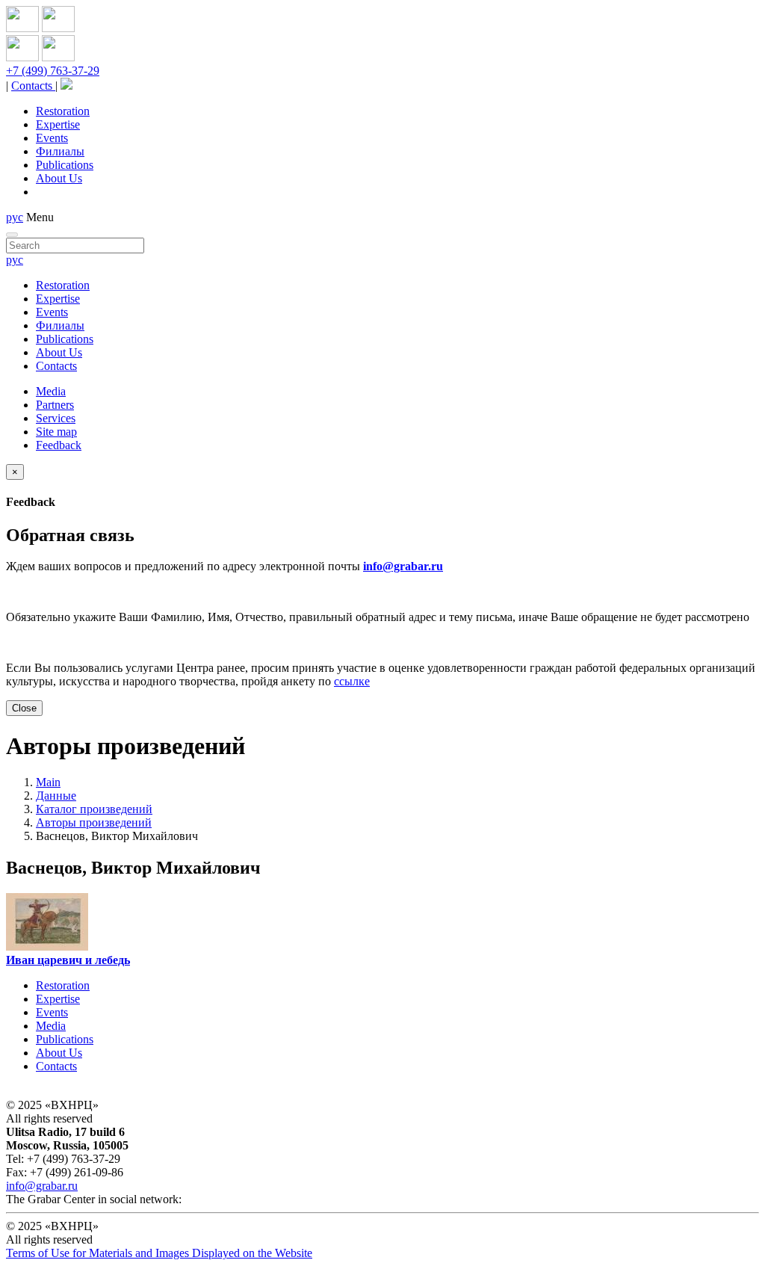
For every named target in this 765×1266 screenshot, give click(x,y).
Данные (56, 795)
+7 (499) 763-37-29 (52, 70)
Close (24, 708)
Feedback (58, 445)
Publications (64, 164)
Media (51, 391)
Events (52, 138)
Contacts (33, 85)
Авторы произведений (94, 822)
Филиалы (60, 151)
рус (14, 217)
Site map (56, 431)
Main (48, 782)
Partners (55, 404)
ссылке (352, 681)
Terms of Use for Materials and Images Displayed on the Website (159, 1253)
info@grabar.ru (403, 566)
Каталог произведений (94, 809)
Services (55, 418)
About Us (59, 178)
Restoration (63, 111)
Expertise (58, 124)
